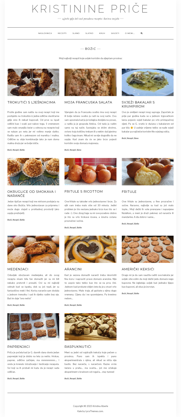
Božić (9, 150)
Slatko (89, 33)
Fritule (129, 192)
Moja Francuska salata (88, 102)
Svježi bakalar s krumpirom (138, 104)
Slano (76, 33)
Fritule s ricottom (84, 191)
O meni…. (130, 33)
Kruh (102, 33)
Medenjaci (17, 269)
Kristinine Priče (90, 9)
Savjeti (115, 33)
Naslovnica (45, 33)
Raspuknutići (78, 347)
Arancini (73, 269)
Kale (79, 411)
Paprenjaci (18, 347)
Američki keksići (138, 269)
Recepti (62, 33)
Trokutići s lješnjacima (31, 102)
